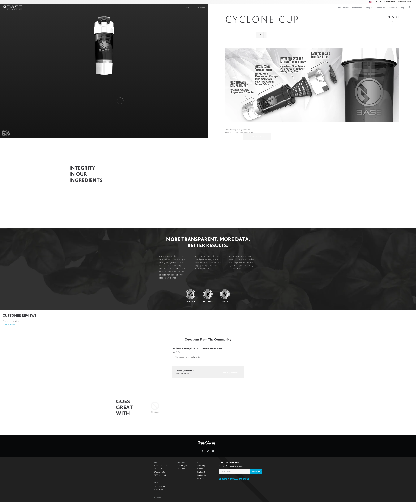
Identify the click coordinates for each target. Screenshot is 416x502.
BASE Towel (158, 489)
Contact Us (392, 8)
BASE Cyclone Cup (161, 486)
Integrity (369, 8)
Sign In (378, 1)
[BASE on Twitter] (208, 451)
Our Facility (380, 8)
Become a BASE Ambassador (234, 479)
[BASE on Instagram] (213, 451)
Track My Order (389, 1)
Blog (402, 8)
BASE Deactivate (160, 475)
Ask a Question (80, 218)
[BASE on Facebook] (202, 451)
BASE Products (343, 8)
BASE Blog (201, 466)
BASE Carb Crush (160, 466)
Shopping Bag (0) (405, 1)
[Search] (409, 7)
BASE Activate (159, 472)
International (357, 8)
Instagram (201, 478)
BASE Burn (158, 469)
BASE (161, 497)
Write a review (9, 324)
